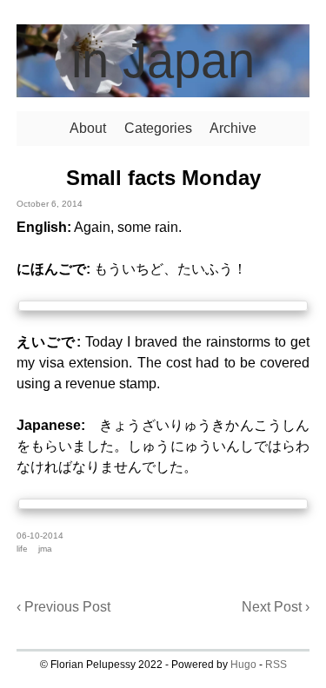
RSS (276, 664)
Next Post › (275, 606)
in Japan (163, 60)
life (22, 548)
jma (45, 548)
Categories (158, 128)
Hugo (243, 664)
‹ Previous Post (63, 606)
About (88, 128)
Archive (233, 128)
